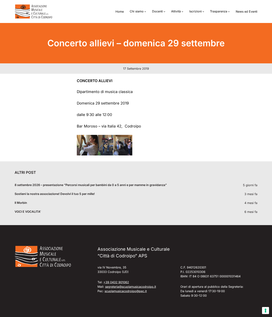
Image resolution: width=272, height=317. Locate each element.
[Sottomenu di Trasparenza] (229, 11)
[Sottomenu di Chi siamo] (145, 11)
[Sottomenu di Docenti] (164, 11)
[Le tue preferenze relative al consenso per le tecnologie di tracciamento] (265, 310)
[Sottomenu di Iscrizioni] (203, 11)
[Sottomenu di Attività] (182, 11)
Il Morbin (21, 203)
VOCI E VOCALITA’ (28, 211)
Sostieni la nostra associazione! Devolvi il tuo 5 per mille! (55, 194)
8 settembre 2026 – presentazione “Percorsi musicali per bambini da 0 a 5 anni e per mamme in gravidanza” (91, 185)
